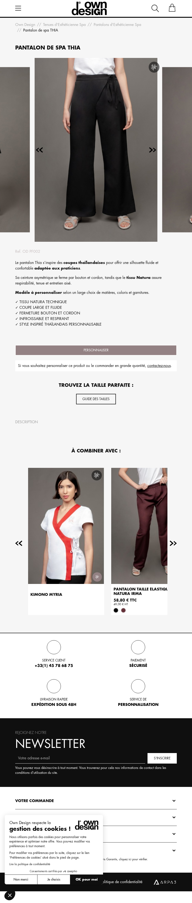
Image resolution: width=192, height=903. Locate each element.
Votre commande (34, 801)
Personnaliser (96, 350)
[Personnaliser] (97, 577)
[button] (9, 895)
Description (26, 422)
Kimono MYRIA (46, 595)
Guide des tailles (96, 399)
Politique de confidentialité (121, 882)
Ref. (18, 251)
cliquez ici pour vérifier (133, 859)
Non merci (21, 879)
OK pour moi (87, 879)
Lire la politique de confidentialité (29, 864)
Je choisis (53, 879)
